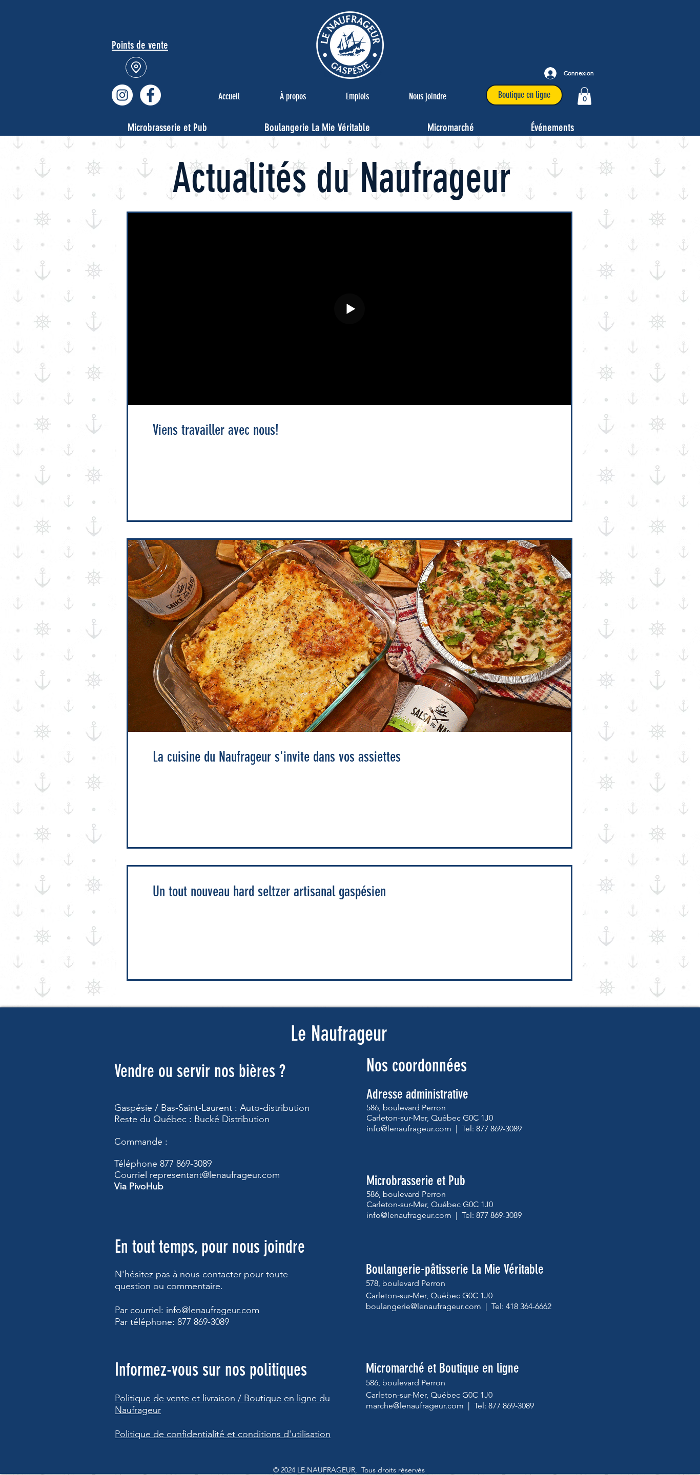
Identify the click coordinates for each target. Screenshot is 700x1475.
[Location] (136, 67)
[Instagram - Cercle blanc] (122, 95)
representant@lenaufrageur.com (215, 1175)
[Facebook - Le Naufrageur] (150, 95)
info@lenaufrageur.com (212, 1310)
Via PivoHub (138, 1186)
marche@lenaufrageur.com (415, 1405)
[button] (584, 96)
